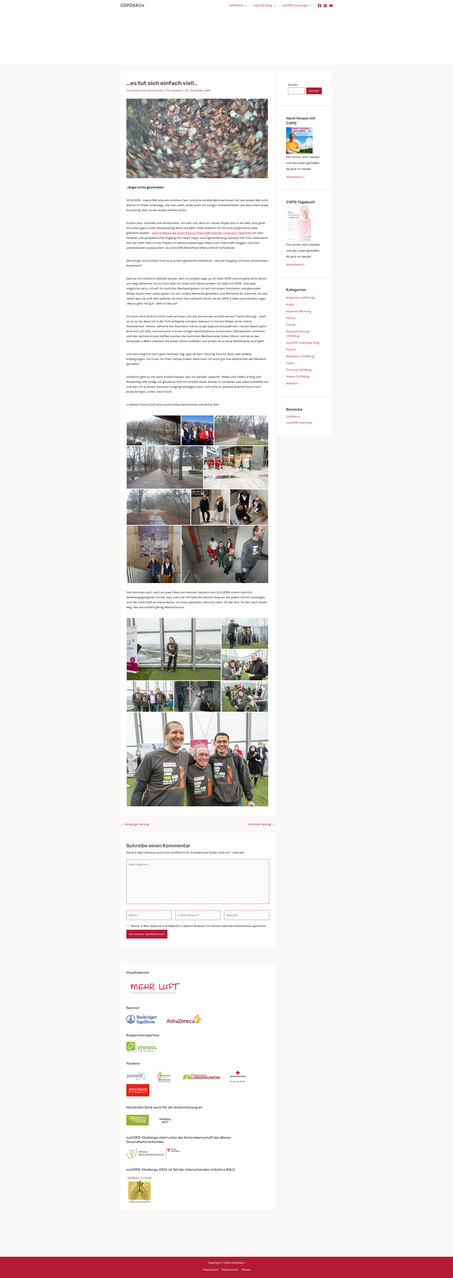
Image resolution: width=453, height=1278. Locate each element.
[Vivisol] (141, 1047)
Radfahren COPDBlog (300, 356)
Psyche (291, 349)
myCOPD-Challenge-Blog (303, 342)
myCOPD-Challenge (295, 5)
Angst (290, 304)
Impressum (210, 1269)
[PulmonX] (136, 1076)
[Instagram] (325, 5)
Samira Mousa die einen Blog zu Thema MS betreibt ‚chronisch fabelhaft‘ (202, 233)
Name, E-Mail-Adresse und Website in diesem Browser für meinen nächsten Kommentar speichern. (198, 926)
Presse (246, 1269)
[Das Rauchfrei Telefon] (164, 1076)
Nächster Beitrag (261, 824)
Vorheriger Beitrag (135, 824)
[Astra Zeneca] (184, 1019)
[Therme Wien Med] (137, 1120)
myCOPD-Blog (262, 5)
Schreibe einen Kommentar (145, 90)
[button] (245, 5)
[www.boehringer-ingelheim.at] (141, 1019)
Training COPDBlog (298, 369)
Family (290, 318)
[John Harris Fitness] (137, 1090)
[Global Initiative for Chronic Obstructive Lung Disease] (139, 1189)
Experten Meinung (298, 311)
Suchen (293, 84)
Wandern (292, 383)
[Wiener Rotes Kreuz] (238, 1076)
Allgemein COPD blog (300, 297)
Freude (291, 324)
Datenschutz (230, 1269)
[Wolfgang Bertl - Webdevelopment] (165, 1120)
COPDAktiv (236, 5)
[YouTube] (331, 5)
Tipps (290, 363)
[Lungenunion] (201, 1076)
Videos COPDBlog (297, 376)
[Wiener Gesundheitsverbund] (152, 1154)
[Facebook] (319, 5)
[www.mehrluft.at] (153, 988)
